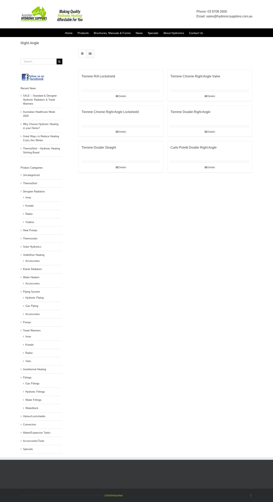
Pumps (27, 322)
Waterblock (31, 408)
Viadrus (29, 222)
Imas (28, 197)
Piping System (31, 291)
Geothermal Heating (34, 369)
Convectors (29, 424)
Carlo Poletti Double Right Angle (193, 147)
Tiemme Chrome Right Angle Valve (195, 76)
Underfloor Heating (33, 254)
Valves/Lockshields (34, 416)
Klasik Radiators (32, 269)
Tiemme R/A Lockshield (98, 76)
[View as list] (90, 54)
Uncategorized (31, 175)
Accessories (32, 260)
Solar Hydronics (32, 246)
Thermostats (30, 238)
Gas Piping (31, 305)
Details (122, 96)
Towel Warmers (32, 330)
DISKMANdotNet (114, 495)
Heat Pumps (30, 230)
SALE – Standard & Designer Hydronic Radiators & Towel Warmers (40, 99)
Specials (28, 449)
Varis (28, 361)
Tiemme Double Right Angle (190, 112)
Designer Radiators (34, 191)
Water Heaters (31, 277)
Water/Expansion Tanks (37, 432)
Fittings (27, 377)
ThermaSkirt (30, 183)
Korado (29, 205)
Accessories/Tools (33, 440)
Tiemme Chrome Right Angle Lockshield (110, 112)
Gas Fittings (32, 383)
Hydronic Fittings (35, 391)
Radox (29, 213)
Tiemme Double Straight (99, 147)
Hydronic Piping (34, 297)
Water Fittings (33, 399)
